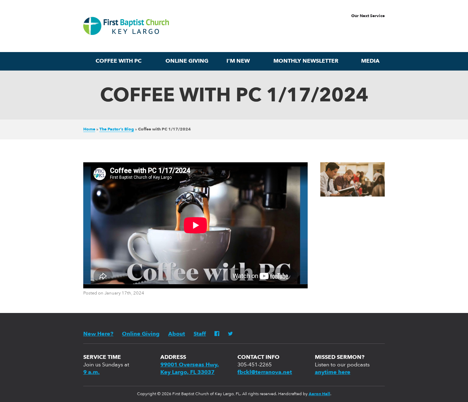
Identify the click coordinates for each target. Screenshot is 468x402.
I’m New (238, 61)
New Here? (98, 334)
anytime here (332, 372)
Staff (200, 334)
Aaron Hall (319, 394)
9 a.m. (91, 372)
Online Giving (186, 61)
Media (370, 61)
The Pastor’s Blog (116, 129)
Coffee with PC (118, 61)
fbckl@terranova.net (264, 372)
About (176, 334)
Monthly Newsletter (305, 61)
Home (89, 129)
